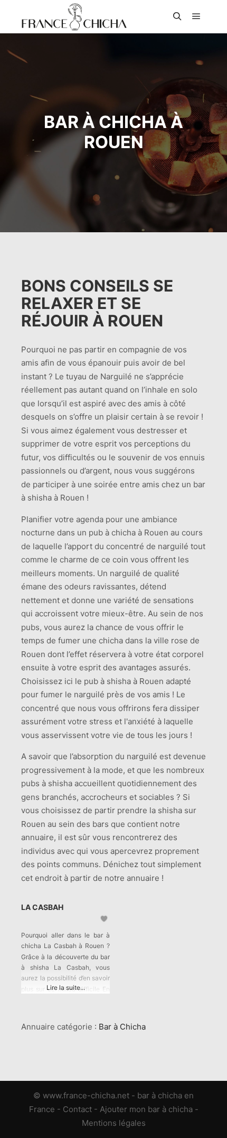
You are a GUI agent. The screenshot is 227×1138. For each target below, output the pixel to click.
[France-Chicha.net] (74, 16)
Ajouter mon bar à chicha (146, 1109)
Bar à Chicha (122, 1027)
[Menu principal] (196, 16)
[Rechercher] (177, 16)
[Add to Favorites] (105, 919)
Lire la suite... (65, 987)
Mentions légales (114, 1123)
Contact (77, 1109)
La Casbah (42, 907)
